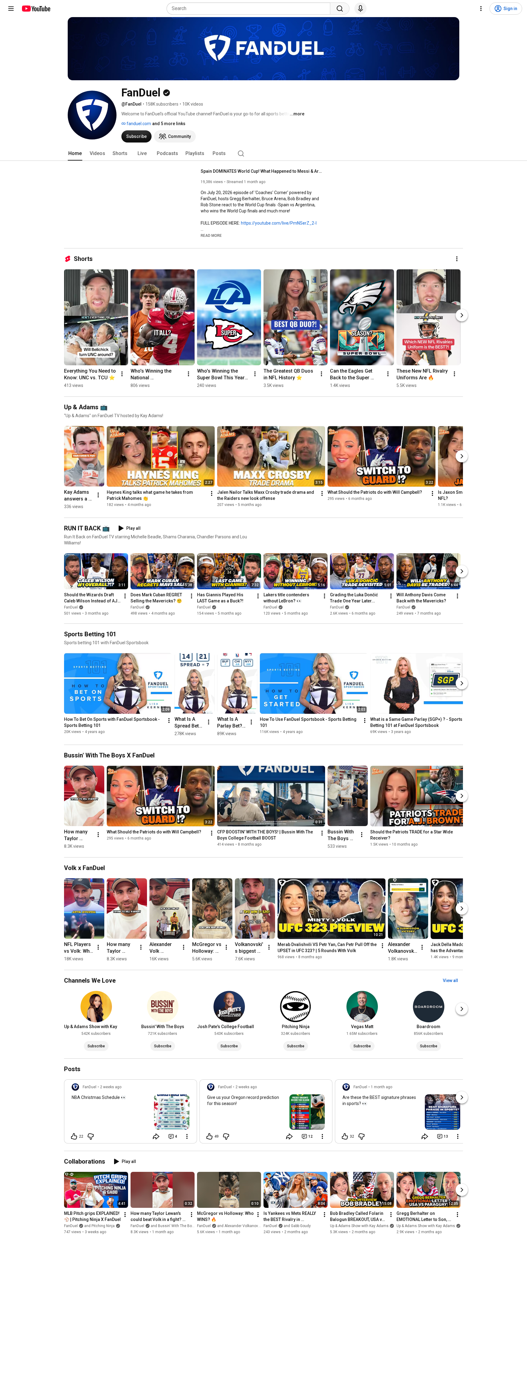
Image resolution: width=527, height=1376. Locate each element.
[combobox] (250, 8)
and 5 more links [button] (168, 123)
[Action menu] (187, 1136)
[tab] (75, 153)
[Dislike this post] (90, 1136)
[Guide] (11, 8)
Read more (211, 235)
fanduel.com (138, 123)
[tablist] (263, 153)
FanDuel (71, 607)
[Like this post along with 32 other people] (345, 1136)
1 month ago (381, 1087)
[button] (211, 235)
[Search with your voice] (360, 8)
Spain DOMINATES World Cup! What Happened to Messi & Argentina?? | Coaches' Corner (262, 171)
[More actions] (457, 259)
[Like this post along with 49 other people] (209, 1136)
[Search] (340, 8)
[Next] (462, 315)
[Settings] (481, 8)
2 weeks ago (110, 1087)
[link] (130, 1113)
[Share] (156, 1136)
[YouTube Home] (36, 8)
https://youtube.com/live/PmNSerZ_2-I (279, 223)
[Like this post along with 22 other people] (74, 1136)
